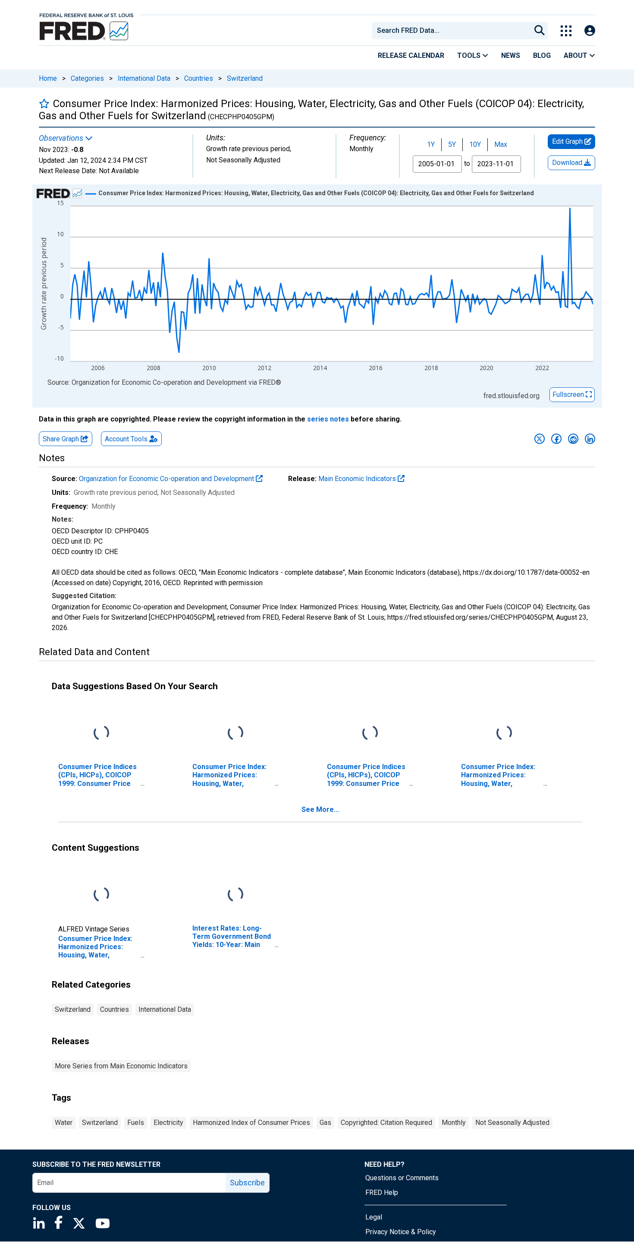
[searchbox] (453, 30)
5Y (452, 144)
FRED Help (381, 1192)
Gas (325, 1122)
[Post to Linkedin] (590, 439)
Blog (542, 55)
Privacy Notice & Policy (400, 1232)
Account (126, 439)
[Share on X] (539, 439)
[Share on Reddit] (573, 439)
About (576, 55)
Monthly (454, 1122)
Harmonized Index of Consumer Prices (251, 1122)
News (510, 55)
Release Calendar (411, 55)
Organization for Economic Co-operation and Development (167, 479)
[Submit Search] (539, 30)
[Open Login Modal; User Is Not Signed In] (589, 30)
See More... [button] (320, 809)
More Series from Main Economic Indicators (121, 1066)
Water (63, 1122)
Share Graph (62, 439)
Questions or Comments (402, 1178)
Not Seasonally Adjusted (512, 1122)
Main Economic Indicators (358, 479)
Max (500, 144)
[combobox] (451, 30)
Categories (87, 78)
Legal (373, 1217)
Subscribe (247, 1182)
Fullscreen (569, 394)
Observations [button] (62, 138)
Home (48, 78)
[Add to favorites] (44, 103)
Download (568, 162)
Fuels (135, 1122)
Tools (469, 55)
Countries (198, 78)
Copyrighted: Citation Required (386, 1122)
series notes (328, 419)
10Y (475, 144)
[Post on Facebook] (556, 439)
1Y (431, 144)
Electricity (168, 1122)
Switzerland (245, 78)
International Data (144, 78)
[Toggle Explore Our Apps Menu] (566, 30)
